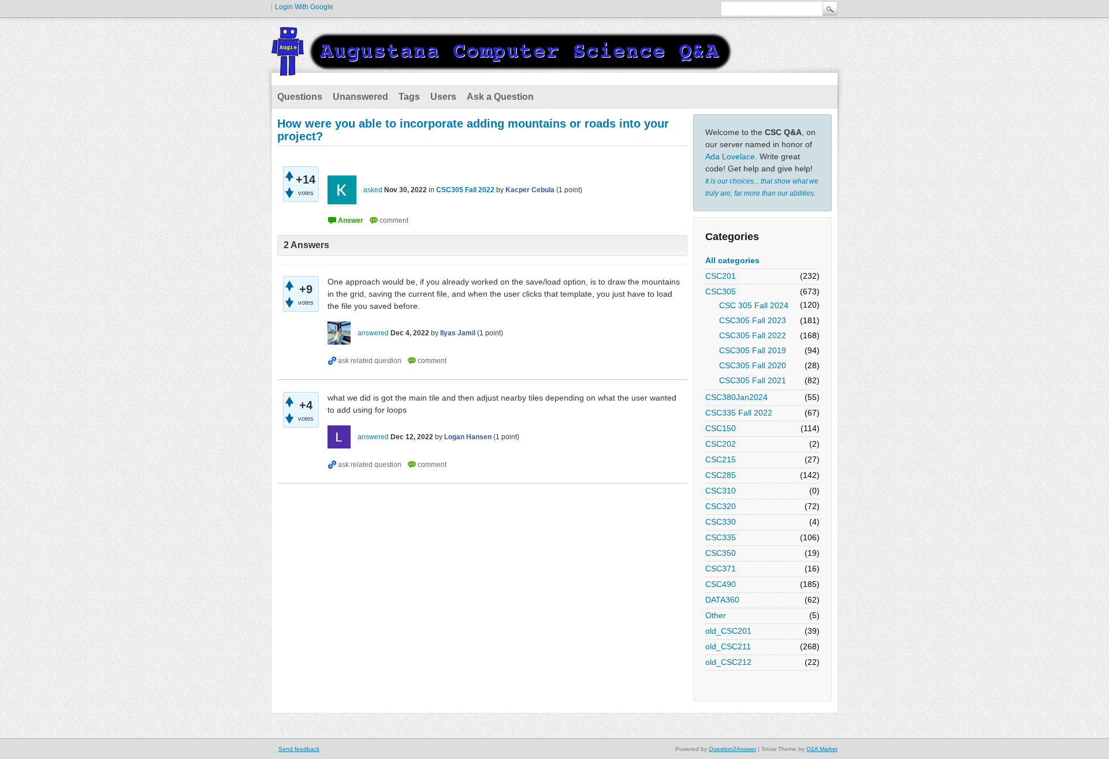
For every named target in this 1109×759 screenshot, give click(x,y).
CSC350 (720, 553)
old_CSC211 (728, 646)
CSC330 (720, 521)
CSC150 (720, 428)
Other (715, 615)
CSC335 (720, 537)
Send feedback (298, 749)
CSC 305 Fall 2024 (753, 305)
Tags (409, 97)
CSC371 (720, 568)
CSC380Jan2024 (736, 397)
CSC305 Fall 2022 (752, 335)
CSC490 (720, 584)
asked (372, 190)
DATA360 (722, 599)
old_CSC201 (728, 630)
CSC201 (720, 276)
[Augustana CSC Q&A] (502, 69)
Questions (299, 97)
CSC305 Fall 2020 (752, 365)
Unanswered (360, 97)
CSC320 (720, 506)
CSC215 (720, 459)
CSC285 (720, 475)
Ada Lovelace (730, 156)
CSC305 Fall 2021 (752, 380)
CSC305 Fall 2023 (752, 320)
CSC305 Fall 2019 (752, 350)
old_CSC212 (728, 662)
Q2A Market (822, 749)
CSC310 (720, 490)
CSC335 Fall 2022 (738, 412)
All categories (732, 260)
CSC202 (720, 443)
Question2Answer (732, 749)
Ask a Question (500, 97)
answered (373, 333)
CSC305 (720, 291)
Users (443, 97)
